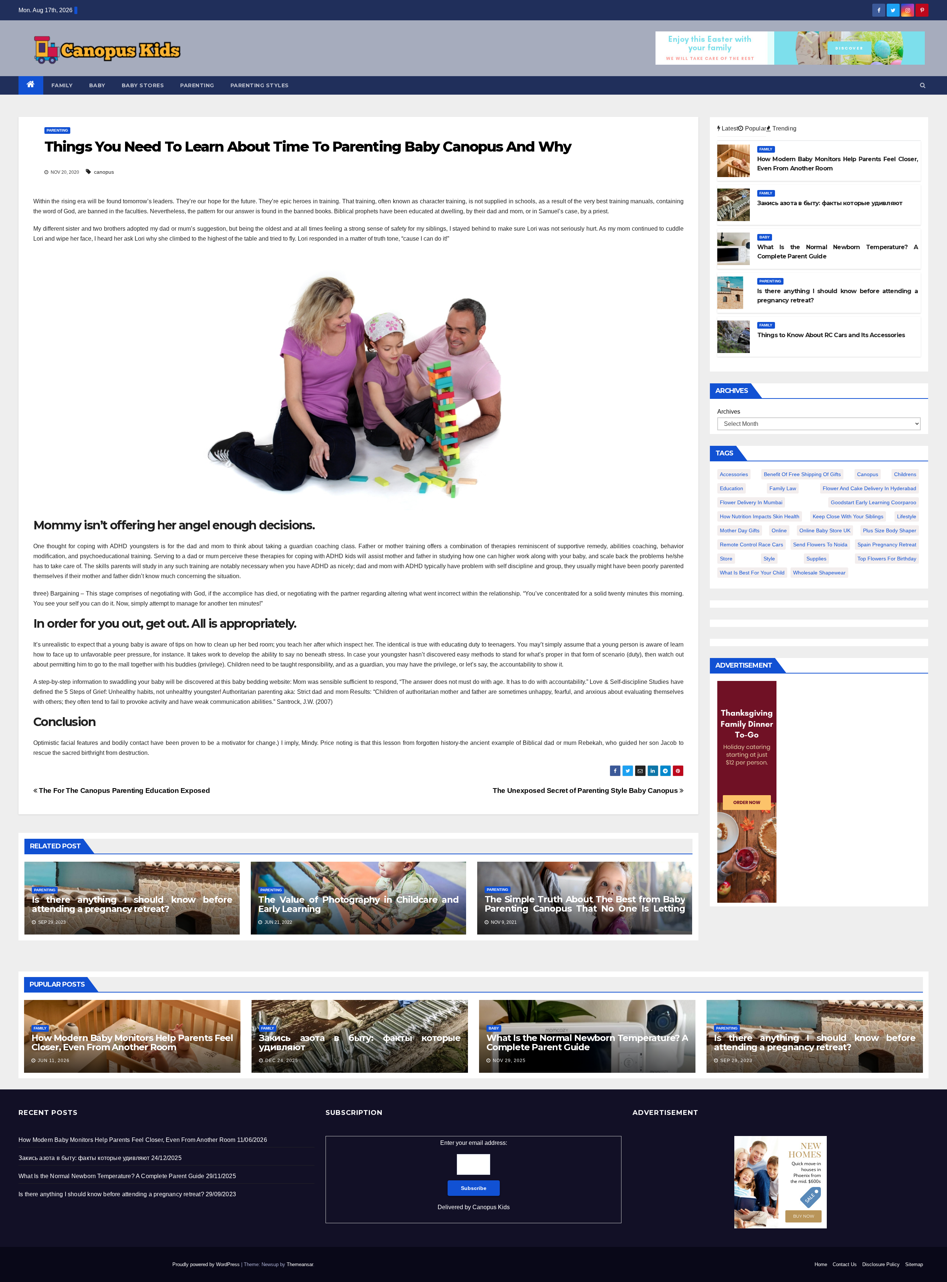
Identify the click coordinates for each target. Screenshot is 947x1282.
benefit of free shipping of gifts (802, 474)
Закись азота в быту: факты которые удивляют (360, 1042)
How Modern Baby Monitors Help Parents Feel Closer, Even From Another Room (132, 1042)
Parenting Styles (259, 85)
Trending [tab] (783, 128)
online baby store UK (824, 530)
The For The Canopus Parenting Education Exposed (123, 790)
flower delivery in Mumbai (751, 502)
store (726, 559)
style (769, 559)
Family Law (782, 488)
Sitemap (914, 1264)
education (731, 488)
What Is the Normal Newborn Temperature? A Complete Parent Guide (587, 1042)
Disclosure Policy (881, 1264)
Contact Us (845, 1264)
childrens (905, 474)
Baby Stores (143, 85)
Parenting (197, 85)
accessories (734, 474)
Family (62, 85)
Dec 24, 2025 (281, 1060)
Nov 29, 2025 (509, 1060)
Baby (97, 85)
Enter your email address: (474, 1175)
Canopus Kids (491, 1207)
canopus (104, 172)
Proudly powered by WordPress (206, 1264)
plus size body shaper (889, 530)
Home (821, 1264)
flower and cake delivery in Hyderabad (869, 488)
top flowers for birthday (886, 559)
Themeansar (300, 1264)
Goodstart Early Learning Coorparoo (873, 502)
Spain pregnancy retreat (886, 544)
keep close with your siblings (848, 516)
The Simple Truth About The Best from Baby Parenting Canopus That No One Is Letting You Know (585, 908)
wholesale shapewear (819, 573)
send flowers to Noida (820, 544)
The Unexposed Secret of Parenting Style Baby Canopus (586, 790)
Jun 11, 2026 (54, 1060)
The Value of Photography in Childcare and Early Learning (358, 904)
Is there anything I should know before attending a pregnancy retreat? (132, 904)
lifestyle (906, 516)
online (779, 530)
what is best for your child (752, 573)
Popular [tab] (754, 128)
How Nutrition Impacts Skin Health (759, 516)
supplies (816, 559)
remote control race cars (751, 544)
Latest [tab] (729, 128)
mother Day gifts (739, 530)
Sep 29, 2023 (736, 1060)
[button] (923, 85)
